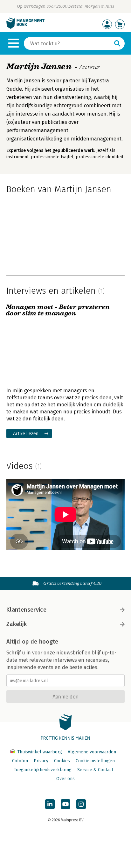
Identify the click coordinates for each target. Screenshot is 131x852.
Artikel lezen (26, 433)
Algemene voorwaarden (92, 752)
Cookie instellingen (95, 761)
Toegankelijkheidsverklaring (43, 770)
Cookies (62, 761)
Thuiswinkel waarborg (39, 752)
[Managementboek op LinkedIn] (50, 804)
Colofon (20, 761)
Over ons (65, 778)
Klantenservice (26, 609)
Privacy (41, 761)
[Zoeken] (117, 43)
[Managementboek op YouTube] (65, 804)
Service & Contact (95, 770)
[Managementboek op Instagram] (81, 804)
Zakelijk (16, 624)
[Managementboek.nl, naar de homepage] (25, 27)
